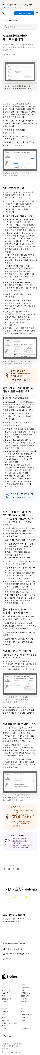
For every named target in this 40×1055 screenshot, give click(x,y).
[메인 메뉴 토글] (37, 13)
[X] (5, 869)
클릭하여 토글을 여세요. (23, 380)
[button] (20, 163)
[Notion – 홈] (3, 13)
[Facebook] (13, 869)
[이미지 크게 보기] (36, 173)
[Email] (18, 869)
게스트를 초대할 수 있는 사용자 (19, 723)
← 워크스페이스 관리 (10, 20)
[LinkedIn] (9, 869)
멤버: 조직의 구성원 (13, 188)
